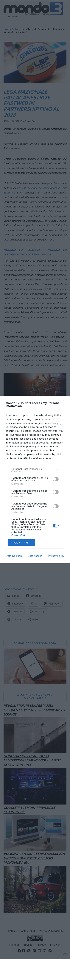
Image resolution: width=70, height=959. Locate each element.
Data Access (35, 555)
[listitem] (35, 470)
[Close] (62, 403)
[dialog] (35, 479)
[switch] (56, 479)
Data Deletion (14, 555)
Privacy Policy (56, 555)
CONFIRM (21, 542)
